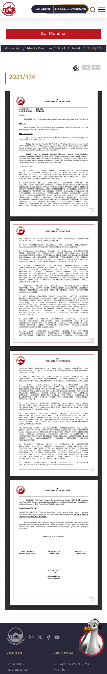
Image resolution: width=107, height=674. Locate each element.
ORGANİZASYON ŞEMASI (73, 664)
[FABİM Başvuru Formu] (91, 637)
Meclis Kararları (39, 48)
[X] (40, 637)
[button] (101, 9)
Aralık (76, 48)
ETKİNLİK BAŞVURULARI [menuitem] (70, 9)
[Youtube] (57, 637)
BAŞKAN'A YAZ (18, 670)
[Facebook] (48, 637)
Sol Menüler (53, 34)
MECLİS (59, 670)
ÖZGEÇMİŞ (15, 664)
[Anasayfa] (9, 9)
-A (86, 67)
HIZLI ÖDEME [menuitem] (42, 9)
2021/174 (94, 48)
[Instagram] (31, 637)
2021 (61, 48)
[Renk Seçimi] (77, 68)
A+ (96, 67)
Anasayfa (13, 48)
